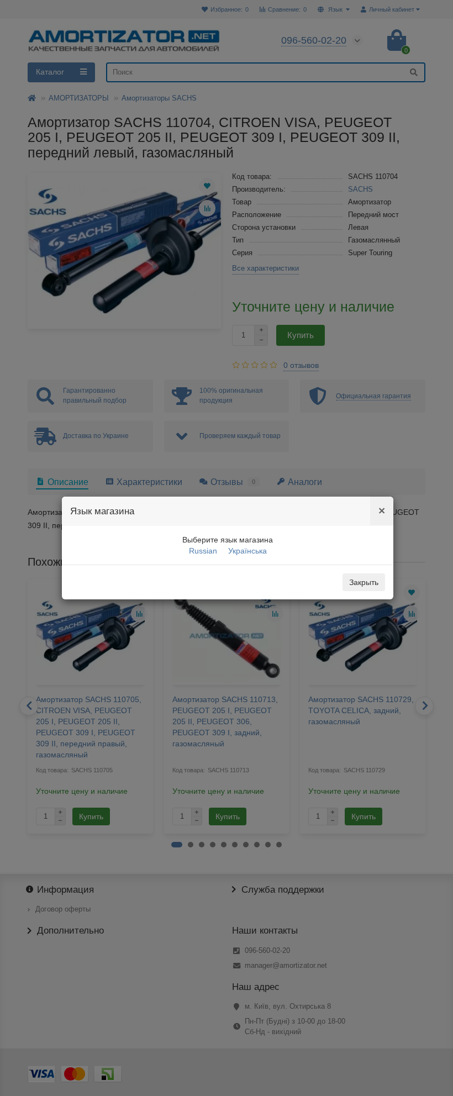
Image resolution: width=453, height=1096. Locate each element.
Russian (203, 550)
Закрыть (363, 582)
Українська (247, 550)
